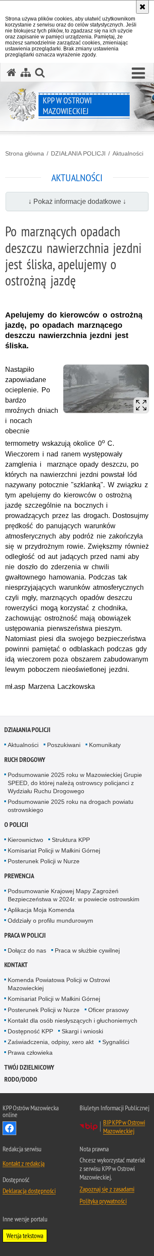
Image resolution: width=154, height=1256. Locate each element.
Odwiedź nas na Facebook (9, 1128)
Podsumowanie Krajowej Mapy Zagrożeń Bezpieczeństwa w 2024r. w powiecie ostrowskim (73, 895)
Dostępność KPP (30, 1031)
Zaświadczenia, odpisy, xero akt (51, 1041)
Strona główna (24, 153)
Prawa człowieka (30, 1052)
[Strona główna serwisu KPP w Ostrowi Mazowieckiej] (11, 72)
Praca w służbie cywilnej (87, 950)
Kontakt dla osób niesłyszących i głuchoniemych (72, 1020)
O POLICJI (16, 824)
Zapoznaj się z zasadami (107, 1189)
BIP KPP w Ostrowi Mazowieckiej (124, 1126)
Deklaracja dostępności (29, 1190)
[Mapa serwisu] (26, 72)
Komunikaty (105, 744)
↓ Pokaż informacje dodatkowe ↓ (77, 201)
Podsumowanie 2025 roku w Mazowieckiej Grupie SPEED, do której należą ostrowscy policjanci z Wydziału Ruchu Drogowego (75, 782)
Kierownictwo (25, 839)
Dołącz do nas (27, 950)
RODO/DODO (20, 1079)
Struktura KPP (71, 839)
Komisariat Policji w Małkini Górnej (54, 850)
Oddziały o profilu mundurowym (50, 920)
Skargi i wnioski (82, 1031)
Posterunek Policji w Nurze (44, 861)
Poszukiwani (63, 744)
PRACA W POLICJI (25, 935)
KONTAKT (16, 964)
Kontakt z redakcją (23, 1163)
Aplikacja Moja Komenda (41, 909)
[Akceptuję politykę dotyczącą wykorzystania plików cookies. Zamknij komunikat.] (142, 7)
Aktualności (128, 153)
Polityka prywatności (103, 1201)
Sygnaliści (115, 1041)
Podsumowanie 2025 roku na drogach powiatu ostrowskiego (70, 805)
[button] (138, 73)
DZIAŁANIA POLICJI (78, 153)
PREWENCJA (19, 875)
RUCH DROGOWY (24, 759)
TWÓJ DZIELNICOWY (29, 1067)
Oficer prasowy (108, 1009)
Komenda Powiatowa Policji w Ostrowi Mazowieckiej (59, 984)
